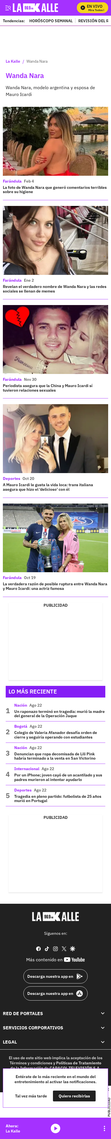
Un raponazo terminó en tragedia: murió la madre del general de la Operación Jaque (59, 714)
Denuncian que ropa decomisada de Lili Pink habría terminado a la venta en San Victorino (55, 756)
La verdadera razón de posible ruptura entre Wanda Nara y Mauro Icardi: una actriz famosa (55, 586)
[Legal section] (102, 1042)
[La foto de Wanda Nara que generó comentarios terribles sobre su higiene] (55, 141)
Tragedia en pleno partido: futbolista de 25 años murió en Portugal (57, 798)
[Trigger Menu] (8, 7)
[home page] (55, 916)
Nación (20, 705)
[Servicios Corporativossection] (102, 1027)
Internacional (26, 768)
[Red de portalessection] (102, 1013)
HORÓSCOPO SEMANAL (51, 20)
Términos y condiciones (31, 1063)
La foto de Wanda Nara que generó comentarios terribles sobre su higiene (55, 190)
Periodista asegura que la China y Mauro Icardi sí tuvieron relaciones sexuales (47, 388)
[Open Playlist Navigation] (104, 1128)
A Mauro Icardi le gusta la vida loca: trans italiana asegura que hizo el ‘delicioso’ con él (48, 487)
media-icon (55, 1128)
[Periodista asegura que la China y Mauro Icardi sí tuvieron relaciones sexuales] (55, 339)
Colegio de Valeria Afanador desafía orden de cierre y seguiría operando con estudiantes (55, 735)
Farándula (12, 181)
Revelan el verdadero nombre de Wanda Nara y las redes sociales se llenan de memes (54, 289)
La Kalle (13, 61)
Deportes (11, 478)
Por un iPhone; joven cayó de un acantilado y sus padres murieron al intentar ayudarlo (58, 777)
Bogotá (20, 726)
